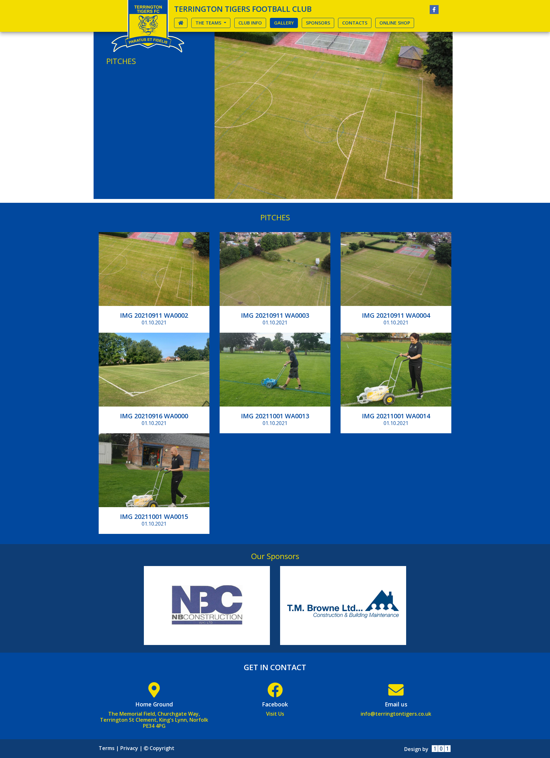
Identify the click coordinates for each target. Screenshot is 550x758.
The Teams (208, 23)
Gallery (286, 22)
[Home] (147, 26)
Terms (107, 748)
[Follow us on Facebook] (434, 9)
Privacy (129, 748)
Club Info (250, 23)
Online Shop (394, 23)
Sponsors (318, 23)
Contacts (354, 23)
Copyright (161, 748)
